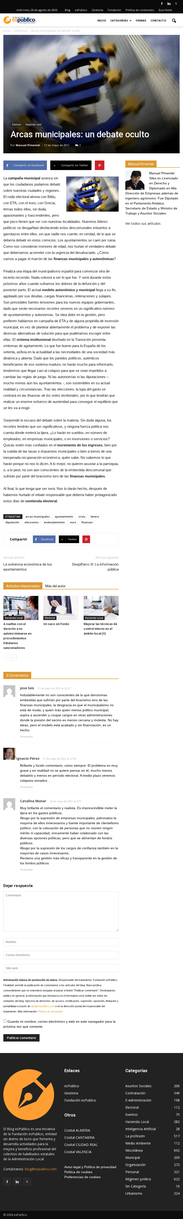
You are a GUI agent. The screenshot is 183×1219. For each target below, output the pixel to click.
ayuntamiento (64, 516)
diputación (12, 522)
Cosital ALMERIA (77, 1130)
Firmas (141, 20)
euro (73, 522)
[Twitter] (176, 3)
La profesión (135, 1136)
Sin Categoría (135, 1186)
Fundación (114, 10)
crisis (81, 516)
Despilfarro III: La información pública (95, 567)
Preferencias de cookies (82, 1177)
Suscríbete (165, 10)
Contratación (135, 1093)
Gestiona (97, 10)
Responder (26, 736)
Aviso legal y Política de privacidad (90, 1167)
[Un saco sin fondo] (60, 608)
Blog (67, 10)
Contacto (158, 20)
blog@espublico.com (41, 1169)
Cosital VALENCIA (78, 1151)
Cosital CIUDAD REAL (81, 1144)
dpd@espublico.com (43, 1006)
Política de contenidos (140, 10)
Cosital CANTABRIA (79, 1137)
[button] (174, 20)
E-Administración (138, 1100)
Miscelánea (134, 1150)
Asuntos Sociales (138, 1086)
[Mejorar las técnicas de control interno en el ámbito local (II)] (101, 608)
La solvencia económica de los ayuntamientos (27, 567)
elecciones (32, 522)
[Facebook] (161, 3)
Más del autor (55, 586)
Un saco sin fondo (56, 624)
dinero (95, 516)
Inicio (101, 20)
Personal (132, 1172)
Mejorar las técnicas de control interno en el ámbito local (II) (100, 628)
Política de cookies (78, 1172)
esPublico (81, 10)
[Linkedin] (169, 3)
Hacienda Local (33, 124)
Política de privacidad (50, 1011)
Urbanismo (133, 1193)
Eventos (131, 1114)
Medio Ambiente (138, 1143)
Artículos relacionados (23, 586)
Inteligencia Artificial (140, 1129)
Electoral (16, 124)
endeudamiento (54, 522)
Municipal (132, 1157)
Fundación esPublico (80, 1100)
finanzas (87, 522)
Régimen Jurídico (138, 1179)
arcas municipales (37, 516)
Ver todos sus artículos (143, 223)
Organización (135, 1164)
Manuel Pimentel (28, 145)
